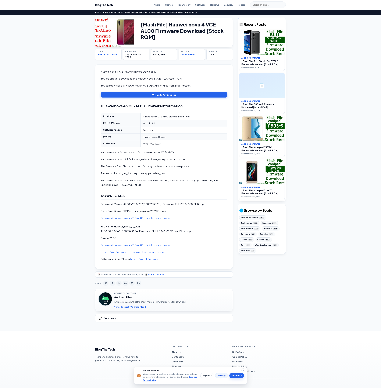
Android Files (188, 54)
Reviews (214, 4)
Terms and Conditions (243, 371)
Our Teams (177, 361)
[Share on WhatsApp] (125, 283)
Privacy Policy (239, 366)
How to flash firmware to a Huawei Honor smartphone (132, 252)
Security (228, 4)
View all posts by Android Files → (130, 307)
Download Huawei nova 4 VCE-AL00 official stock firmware (135, 218)
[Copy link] (138, 283)
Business (269, 223)
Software (200, 4)
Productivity (249, 228)
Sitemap (176, 366)
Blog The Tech (104, 5)
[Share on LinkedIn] (119, 283)
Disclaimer (237, 361)
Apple (157, 4)
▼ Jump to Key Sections (164, 95)
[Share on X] (105, 283)
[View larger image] (114, 32)
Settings (222, 375)
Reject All (207, 375)
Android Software (113, 12)
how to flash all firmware (144, 259)
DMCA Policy (239, 352)
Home (98, 12)
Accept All (237, 375)
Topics (241, 4)
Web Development (265, 245)
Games (169, 4)
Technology (184, 4)
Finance (263, 239)
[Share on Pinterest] (132, 283)
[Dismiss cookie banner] (243, 370)
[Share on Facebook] (112, 283)
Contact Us (178, 356)
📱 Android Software (154, 274)
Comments (107, 318)
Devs (245, 245)
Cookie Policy (239, 356)
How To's (270, 228)
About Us (176, 352)
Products (247, 250)
